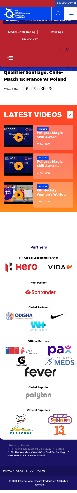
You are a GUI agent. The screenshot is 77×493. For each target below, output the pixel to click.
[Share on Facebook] (26, 89)
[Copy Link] (50, 89)
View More (70, 114)
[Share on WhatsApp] (42, 89)
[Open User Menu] (67, 50)
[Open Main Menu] (9, 58)
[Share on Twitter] (34, 89)
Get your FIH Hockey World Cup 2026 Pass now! (43, 20)
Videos (42, 128)
